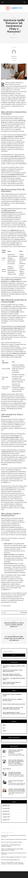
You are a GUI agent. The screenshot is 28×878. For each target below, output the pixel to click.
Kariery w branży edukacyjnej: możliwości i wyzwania (13, 857)
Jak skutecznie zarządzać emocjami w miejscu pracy (14, 773)
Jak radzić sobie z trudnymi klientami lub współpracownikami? (11, 845)
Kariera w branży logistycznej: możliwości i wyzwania (13, 839)
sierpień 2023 (6, 819)
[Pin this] (26, 612)
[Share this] (21, 612)
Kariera (4, 730)
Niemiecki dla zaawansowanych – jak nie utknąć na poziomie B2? (12, 670)
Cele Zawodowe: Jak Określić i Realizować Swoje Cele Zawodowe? (15, 751)
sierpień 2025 (6, 811)
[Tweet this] (22, 612)
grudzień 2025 (6, 805)
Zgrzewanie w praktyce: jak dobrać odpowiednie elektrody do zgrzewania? (12, 675)
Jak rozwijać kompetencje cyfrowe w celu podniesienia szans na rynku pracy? (13, 708)
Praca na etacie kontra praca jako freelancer (11, 842)
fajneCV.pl (14, 56)
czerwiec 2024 (6, 816)
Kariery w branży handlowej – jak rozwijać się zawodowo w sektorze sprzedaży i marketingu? (12, 863)
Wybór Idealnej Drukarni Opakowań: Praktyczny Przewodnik (12, 683)
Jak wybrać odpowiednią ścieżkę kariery (10, 859)
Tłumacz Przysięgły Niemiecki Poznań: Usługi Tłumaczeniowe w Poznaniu (12, 849)
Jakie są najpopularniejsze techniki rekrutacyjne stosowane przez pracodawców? (14, 713)
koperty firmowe (7, 768)
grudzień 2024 (6, 814)
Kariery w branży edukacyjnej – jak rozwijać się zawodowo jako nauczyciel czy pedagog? (16, 761)
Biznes (14, 17)
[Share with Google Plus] (24, 612)
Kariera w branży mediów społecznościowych (14, 704)
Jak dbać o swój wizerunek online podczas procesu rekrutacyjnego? (16, 789)
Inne (4, 728)
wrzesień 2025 (6, 808)
